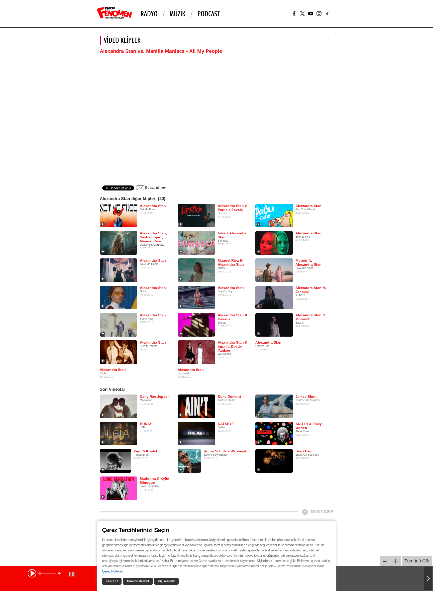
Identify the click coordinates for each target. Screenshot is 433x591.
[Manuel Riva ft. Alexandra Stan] (196, 270)
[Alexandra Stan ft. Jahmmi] (274, 297)
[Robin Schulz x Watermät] (189, 460)
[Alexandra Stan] (118, 215)
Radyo (149, 13)
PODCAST (208, 13)
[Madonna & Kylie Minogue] (118, 488)
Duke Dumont (229, 397)
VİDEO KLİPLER (122, 40)
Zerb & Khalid (145, 451)
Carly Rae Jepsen (155, 397)
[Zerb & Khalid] (115, 460)
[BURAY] (118, 433)
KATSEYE (226, 424)
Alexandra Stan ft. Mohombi (310, 317)
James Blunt (306, 397)
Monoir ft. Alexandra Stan (308, 262)
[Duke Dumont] (196, 406)
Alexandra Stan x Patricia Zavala (232, 208)
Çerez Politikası (112, 571)
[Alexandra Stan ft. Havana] (196, 324)
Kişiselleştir (166, 581)
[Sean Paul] (274, 460)
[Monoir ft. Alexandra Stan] (274, 270)
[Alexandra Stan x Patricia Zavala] (196, 215)
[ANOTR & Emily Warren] (274, 433)
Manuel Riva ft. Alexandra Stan (231, 262)
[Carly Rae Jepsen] (118, 406)
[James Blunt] (274, 406)
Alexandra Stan (153, 206)
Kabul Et (112, 581)
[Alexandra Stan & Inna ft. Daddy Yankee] (196, 352)
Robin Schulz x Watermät (225, 451)
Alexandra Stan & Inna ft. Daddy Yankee (232, 346)
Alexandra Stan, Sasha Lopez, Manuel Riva (153, 237)
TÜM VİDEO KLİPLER (322, 512)
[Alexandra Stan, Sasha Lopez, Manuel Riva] (118, 242)
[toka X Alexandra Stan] (196, 242)
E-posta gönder (155, 187)
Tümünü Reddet (138, 581)
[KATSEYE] (196, 433)
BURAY (146, 424)
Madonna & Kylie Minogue (154, 480)
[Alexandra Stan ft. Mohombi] (274, 324)
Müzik (177, 13)
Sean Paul (303, 451)
